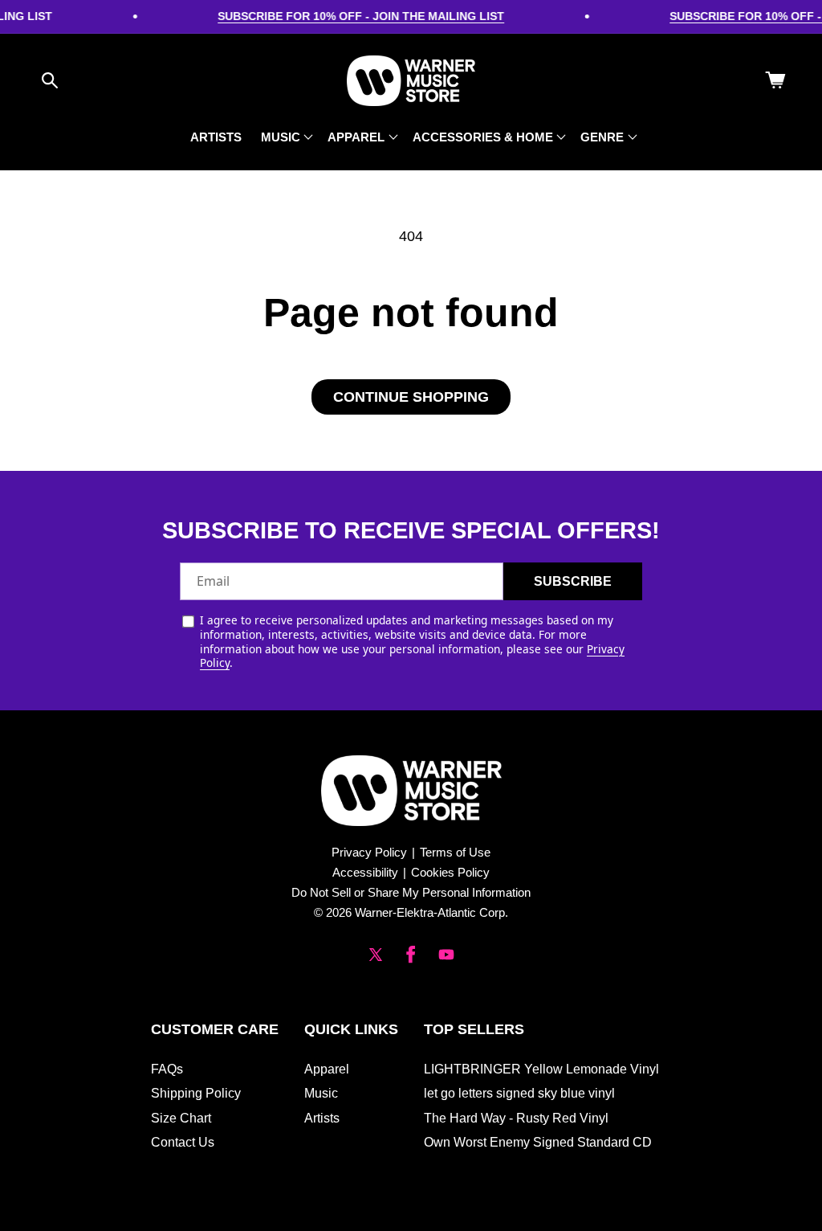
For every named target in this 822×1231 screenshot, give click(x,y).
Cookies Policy (450, 872)
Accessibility (365, 872)
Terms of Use (455, 852)
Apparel (326, 1069)
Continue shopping (411, 397)
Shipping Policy (196, 1093)
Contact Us (182, 1142)
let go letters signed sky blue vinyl (519, 1093)
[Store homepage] (411, 790)
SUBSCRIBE (573, 581)
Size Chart (181, 1118)
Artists (322, 1118)
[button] (49, 80)
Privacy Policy (369, 852)
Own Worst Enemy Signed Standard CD (538, 1142)
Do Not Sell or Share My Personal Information (411, 892)
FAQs (167, 1069)
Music (321, 1093)
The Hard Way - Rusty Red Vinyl (516, 1118)
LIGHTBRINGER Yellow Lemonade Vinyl (541, 1069)
